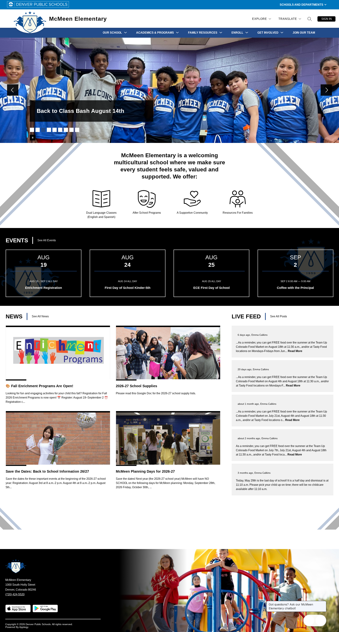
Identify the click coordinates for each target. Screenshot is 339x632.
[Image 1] (32, 130)
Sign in (326, 18)
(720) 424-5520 (15, 594)
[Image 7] (66, 130)
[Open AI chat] (320, 620)
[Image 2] (37, 130)
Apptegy (23, 627)
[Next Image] (326, 90)
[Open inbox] (309, 620)
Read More (295, 351)
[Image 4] (49, 130)
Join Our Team (304, 32)
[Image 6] (60, 130)
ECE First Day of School (211, 288)
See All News (40, 316)
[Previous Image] (12, 90)
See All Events (46, 240)
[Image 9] (77, 130)
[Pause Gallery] (32, 137)
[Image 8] (71, 130)
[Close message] (323, 602)
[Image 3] (43, 130)
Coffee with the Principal (295, 288)
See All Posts (278, 316)
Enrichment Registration (43, 288)
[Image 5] (54, 130)
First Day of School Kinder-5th (127, 288)
